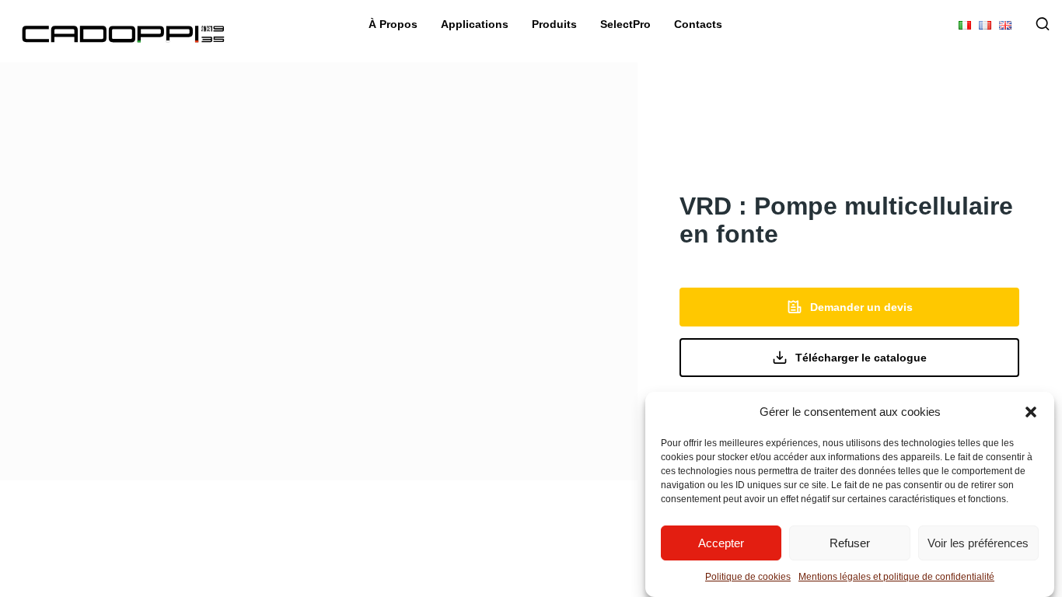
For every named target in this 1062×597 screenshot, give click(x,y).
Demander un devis (861, 307)
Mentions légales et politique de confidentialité (896, 576)
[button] (1031, 412)
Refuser (850, 543)
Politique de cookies (748, 576)
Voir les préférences (978, 543)
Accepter (721, 543)
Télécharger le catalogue (861, 357)
